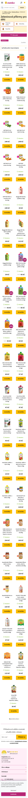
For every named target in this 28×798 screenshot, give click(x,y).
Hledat (22, 7)
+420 (8, 779)
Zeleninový (4, 40)
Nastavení (13, 790)
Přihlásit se (21, 737)
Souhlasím (13, 794)
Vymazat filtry (23, 43)
